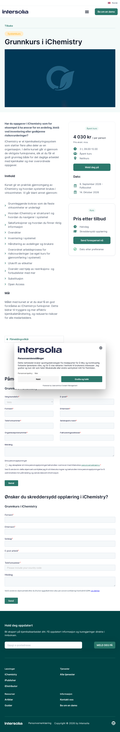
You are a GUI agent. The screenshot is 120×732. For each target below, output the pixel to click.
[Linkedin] (113, 723)
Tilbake (9, 25)
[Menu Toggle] (87, 12)
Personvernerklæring (39, 723)
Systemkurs (14, 33)
